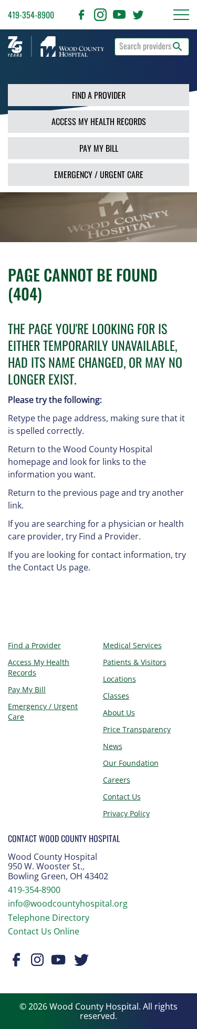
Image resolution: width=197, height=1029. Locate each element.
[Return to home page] (56, 46)
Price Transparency (137, 729)
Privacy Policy (126, 813)
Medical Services (132, 645)
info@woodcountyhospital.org (68, 903)
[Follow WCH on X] (138, 14)
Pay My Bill (98, 148)
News (112, 746)
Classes (116, 696)
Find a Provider (99, 95)
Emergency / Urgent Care (98, 174)
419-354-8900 (31, 14)
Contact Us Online (43, 931)
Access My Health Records (98, 121)
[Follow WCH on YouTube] (119, 14)
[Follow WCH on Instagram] (100, 14)
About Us (119, 713)
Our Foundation (131, 763)
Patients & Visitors (135, 662)
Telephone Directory (48, 917)
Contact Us (122, 797)
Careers (116, 780)
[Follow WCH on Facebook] (81, 14)
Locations (119, 679)
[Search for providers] (177, 46)
